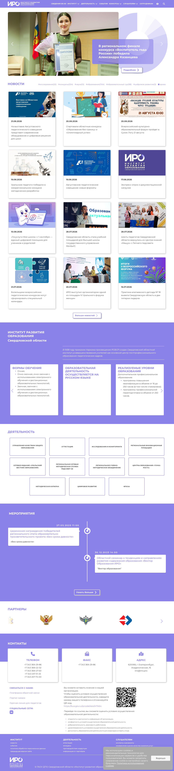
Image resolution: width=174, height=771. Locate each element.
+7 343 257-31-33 (33, 674)
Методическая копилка (47, 486)
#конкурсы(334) (65, 84)
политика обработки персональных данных (28, 748)
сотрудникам (146, 4)
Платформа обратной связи (24, 693)
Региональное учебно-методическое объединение (107, 466)
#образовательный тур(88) (119, 84)
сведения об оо (58, 4)
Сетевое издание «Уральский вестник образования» (27, 466)
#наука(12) (79, 84)
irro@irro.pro (141, 671)
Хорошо (160, 758)
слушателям (129, 4)
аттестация (67, 743)
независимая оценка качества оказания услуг (134, 746)
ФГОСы (127, 486)
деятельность (88, 4)
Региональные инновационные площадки (146, 447)
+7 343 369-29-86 (33, 664)
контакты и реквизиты (125, 743)
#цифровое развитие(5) (144, 84)
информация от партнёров (74, 751)
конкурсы (114, 4)
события (103, 4)
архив (162, 84)
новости (13, 743)
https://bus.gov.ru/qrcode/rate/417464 (83, 706)
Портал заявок (17, 698)
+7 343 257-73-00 (32, 677)
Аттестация (67, 447)
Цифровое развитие (87, 486)
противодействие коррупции (75, 748)
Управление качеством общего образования (27, 447)
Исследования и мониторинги (107, 447)
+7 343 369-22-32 (32, 668)
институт (72, 4)
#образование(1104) (95, 84)
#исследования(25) (47, 84)
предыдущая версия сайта (21, 751)
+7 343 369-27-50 (32, 671)
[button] (17, 44)
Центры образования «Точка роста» (146, 466)
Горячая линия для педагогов (25, 703)
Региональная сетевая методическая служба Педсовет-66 (67, 466)
